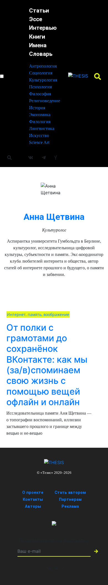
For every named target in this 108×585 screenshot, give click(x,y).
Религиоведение (44, 100)
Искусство (39, 135)
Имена (38, 45)
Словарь (40, 54)
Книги (37, 36)
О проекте (32, 492)
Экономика (39, 114)
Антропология (43, 66)
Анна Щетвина (54, 216)
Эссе (35, 19)
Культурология (43, 80)
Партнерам (70, 499)
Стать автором (70, 492)
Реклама (70, 506)
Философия (40, 93)
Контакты (33, 499)
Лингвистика (41, 128)
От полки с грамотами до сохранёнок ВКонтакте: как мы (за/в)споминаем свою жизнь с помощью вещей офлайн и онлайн (47, 365)
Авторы (33, 506)
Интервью (43, 27)
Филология (39, 121)
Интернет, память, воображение (38, 314)
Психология (40, 86)
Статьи (39, 10)
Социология (40, 73)
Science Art (39, 142)
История (37, 107)
